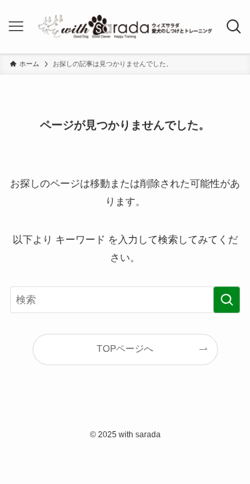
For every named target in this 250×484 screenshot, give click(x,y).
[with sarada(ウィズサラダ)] (125, 26)
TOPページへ (125, 349)
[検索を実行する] (226, 299)
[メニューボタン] (16, 26)
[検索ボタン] (233, 26)
